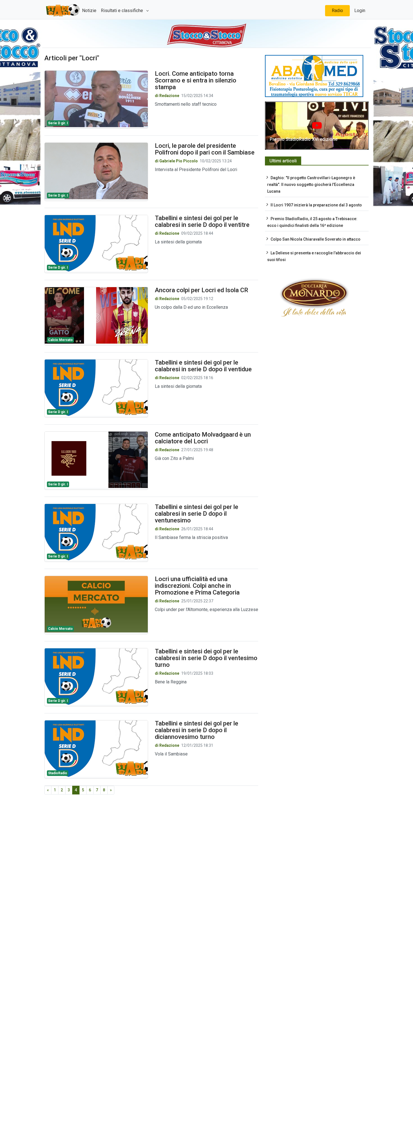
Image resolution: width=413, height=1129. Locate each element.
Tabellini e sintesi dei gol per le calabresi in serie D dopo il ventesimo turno (206, 658)
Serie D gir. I (58, 123)
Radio (337, 10)
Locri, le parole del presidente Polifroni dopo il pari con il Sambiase (205, 149)
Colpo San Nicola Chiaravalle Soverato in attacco (315, 239)
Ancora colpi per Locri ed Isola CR (201, 290)
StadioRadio (57, 773)
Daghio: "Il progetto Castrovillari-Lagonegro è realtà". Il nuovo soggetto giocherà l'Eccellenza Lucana (311, 184)
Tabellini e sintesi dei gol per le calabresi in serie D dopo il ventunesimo (196, 513)
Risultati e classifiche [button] (122, 10)
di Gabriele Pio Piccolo (177, 161)
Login (359, 10)
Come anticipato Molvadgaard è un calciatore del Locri (203, 438)
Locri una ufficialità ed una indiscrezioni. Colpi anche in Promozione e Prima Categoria (197, 585)
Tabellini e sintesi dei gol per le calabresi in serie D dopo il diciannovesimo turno (196, 730)
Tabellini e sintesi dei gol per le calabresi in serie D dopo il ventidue (203, 366)
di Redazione (167, 95)
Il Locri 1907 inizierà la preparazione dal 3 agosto (316, 205)
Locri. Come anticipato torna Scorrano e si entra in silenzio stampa (195, 80)
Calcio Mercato (60, 340)
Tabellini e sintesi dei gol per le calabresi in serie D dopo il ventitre (202, 221)
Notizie (89, 10)
